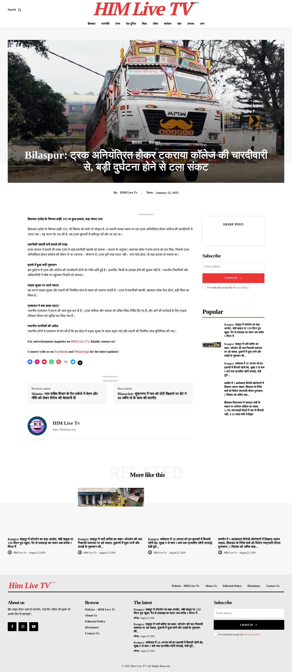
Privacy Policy (240, 287)
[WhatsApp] (247, 234)
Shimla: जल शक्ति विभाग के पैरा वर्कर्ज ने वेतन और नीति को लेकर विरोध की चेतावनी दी (65, 396)
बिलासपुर (154, 142)
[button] (15, 10)
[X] (229, 234)
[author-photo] (10, 552)
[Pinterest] (238, 234)
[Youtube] (33, 626)
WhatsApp (82, 351)
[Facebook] (220, 234)
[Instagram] (22, 626)
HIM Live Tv (128, 192)
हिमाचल (137, 142)
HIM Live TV (80, 341)
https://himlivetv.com (64, 429)
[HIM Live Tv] (37, 425)
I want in (231, 277)
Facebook (61, 351)
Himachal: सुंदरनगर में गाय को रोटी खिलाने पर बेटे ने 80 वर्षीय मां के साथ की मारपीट (152, 396)
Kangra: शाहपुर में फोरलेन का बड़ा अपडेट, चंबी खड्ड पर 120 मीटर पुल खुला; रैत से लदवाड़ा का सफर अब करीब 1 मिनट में (40, 542)
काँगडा (136, 618)
